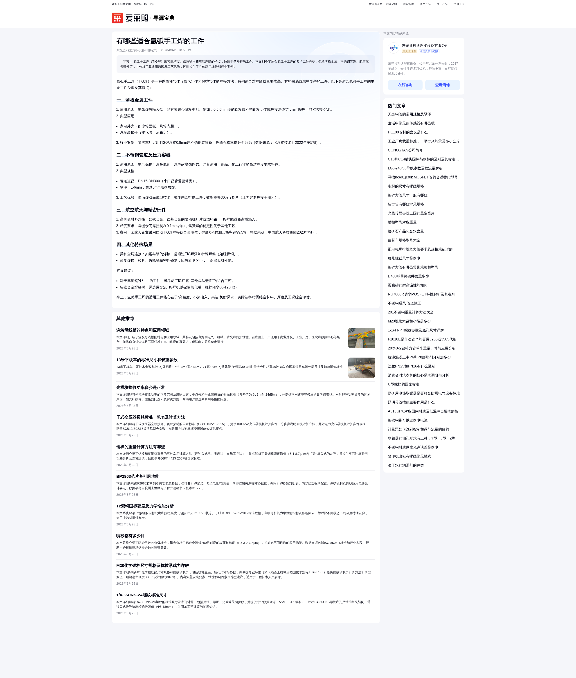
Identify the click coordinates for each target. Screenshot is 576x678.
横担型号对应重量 (402, 222)
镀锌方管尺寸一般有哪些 (408, 195)
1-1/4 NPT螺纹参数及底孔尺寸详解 (416, 330)
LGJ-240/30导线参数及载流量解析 (415, 168)
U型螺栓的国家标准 (403, 384)
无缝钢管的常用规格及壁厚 (409, 114)
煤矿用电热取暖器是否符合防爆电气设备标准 (424, 393)
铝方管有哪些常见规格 (406, 204)
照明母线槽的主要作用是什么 (411, 402)
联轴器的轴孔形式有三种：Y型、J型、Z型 (422, 438)
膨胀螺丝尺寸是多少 (404, 258)
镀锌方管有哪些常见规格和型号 (413, 267)
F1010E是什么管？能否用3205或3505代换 (422, 339)
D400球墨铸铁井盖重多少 (408, 276)
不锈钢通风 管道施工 (404, 303)
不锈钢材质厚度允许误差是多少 (413, 447)
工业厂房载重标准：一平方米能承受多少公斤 (424, 141)
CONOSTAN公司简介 (405, 150)
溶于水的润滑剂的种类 (406, 465)
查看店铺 (442, 85)
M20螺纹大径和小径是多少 (409, 321)
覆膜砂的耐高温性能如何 (408, 285)
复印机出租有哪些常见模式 (409, 456)
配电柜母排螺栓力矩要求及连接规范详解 (420, 249)
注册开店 (459, 4)
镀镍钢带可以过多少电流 (408, 420)
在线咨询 (405, 85)
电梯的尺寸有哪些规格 (406, 186)
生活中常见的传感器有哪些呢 (411, 123)
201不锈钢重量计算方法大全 (411, 312)
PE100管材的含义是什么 (408, 132)
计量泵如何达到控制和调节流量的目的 (418, 429)
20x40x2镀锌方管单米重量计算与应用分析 (422, 348)
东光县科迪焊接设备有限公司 (425, 45)
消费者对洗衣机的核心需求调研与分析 (418, 375)
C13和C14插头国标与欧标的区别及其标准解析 (423, 161)
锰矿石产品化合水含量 (406, 231)
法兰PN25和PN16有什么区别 (411, 366)
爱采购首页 (375, 4)
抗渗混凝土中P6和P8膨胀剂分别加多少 (419, 357)
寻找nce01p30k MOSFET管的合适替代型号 (423, 177)
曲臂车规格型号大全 (404, 240)
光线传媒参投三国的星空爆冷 (411, 213)
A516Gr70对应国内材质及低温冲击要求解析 (423, 411)
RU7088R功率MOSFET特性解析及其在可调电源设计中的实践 (423, 296)
